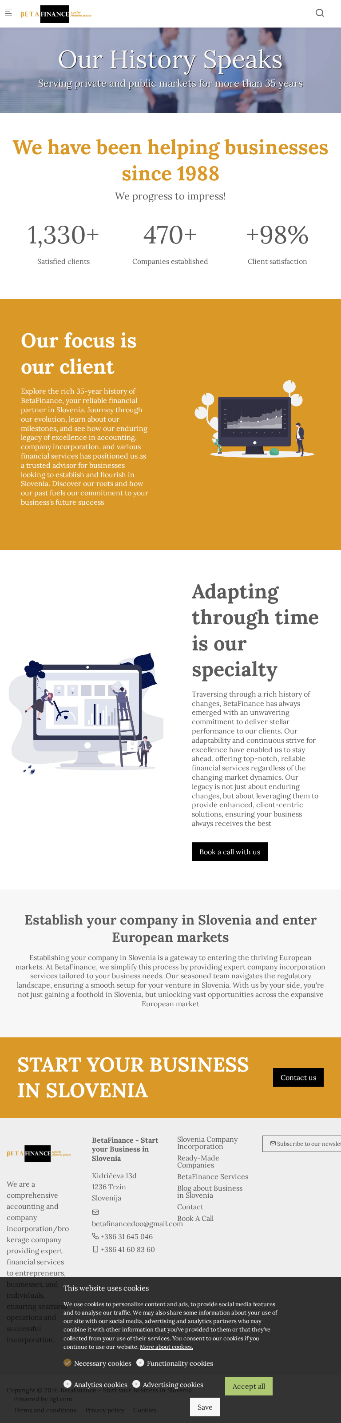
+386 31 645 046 (126, 1236)
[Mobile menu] (8, 13)
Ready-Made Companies (198, 1161)
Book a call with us (229, 851)
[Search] (320, 13)
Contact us (298, 1077)
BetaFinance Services (212, 1176)
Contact (190, 1206)
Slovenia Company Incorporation (207, 1143)
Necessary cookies (102, 1363)
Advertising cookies (173, 1384)
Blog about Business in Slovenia (209, 1192)
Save (205, 1407)
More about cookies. (166, 1347)
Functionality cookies (180, 1363)
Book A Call (195, 1218)
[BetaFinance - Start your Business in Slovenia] (55, 13)
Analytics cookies (100, 1384)
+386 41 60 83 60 (127, 1249)
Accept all (249, 1386)
